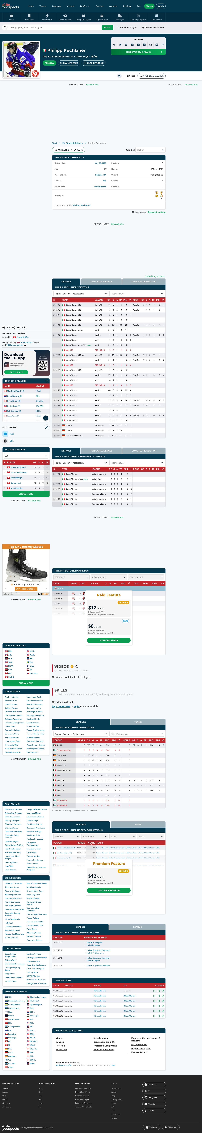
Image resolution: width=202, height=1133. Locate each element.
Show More (26, 494)
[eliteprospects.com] (10, 6)
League (137, 927)
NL (31, 669)
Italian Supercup (99, 474)
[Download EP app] (26, 363)
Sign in (161, 6)
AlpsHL (98, 335)
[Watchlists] (120, 45)
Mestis (11, 1015)
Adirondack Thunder (13, 883)
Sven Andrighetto (18, 467)
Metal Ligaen (13, 1019)
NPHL (38, 411)
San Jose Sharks (33, 719)
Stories (99, 6)
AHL (10, 655)
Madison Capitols (34, 954)
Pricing (127, 6)
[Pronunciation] (114, 45)
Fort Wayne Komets (13, 905)
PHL (31, 1019)
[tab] (66, 281)
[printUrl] (119, 76)
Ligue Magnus (36, 1004)
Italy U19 (98, 355)
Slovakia (39, 401)
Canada (5, 1092)
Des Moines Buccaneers (15, 964)
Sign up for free (61, 706)
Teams (42, 6)
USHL (32, 651)
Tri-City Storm (32, 972)
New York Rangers (34, 704)
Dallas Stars (10, 726)
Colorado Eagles (11, 841)
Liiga (32, 666)
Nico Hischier (16, 488)
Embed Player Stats (154, 276)
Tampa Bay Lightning (36, 730)
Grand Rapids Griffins (14, 845)
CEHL (32, 1012)
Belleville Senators (12, 817)
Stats (31, 6)
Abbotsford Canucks (13, 809)
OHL (10, 673)
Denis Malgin (16, 477)
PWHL (32, 1063)
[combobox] (58, 27)
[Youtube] (19, 327)
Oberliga (11, 1056)
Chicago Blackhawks (13, 715)
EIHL (32, 1008)
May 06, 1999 (100, 163)
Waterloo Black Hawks (36, 979)
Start (54, 143)
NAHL (32, 655)
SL (9, 1045)
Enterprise (115, 1114)
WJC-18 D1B (100, 350)
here (113, 1065)
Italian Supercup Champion (98, 950)
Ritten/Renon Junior (74, 330)
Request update (157, 212)
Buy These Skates (24, 588)
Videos (70, 6)
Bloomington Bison (13, 894)
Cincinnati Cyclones (13, 898)
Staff (138, 824)
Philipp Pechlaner (82, 205)
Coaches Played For (144, 281)
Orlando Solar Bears (35, 891)
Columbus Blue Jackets (14, 722)
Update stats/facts (70, 149)
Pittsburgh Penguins (35, 715)
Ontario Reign (32, 820)
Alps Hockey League (38, 997)
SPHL (10, 662)
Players (81, 824)
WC (9, 1060)
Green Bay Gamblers (13, 977)
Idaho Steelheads (12, 919)
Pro (138, 6)
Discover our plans (138, 52)
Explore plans (109, 640)
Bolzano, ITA (100, 175)
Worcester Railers (34, 940)
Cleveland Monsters (13, 831)
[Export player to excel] (138, 45)
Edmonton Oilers (12, 734)
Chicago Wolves (11, 828)
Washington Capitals (35, 748)
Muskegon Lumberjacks (37, 957)
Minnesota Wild (11, 745)
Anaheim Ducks (11, 697)
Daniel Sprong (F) (14, 396)
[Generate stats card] (132, 45)
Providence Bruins (34, 824)
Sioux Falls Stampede (36, 968)
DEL (10, 1049)
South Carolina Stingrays (33, 909)
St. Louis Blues (33, 726)
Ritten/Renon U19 (73, 355)
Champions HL (14, 1026)
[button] (156, 17)
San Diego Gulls (33, 835)
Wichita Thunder (34, 936)
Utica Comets (32, 863)
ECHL (10, 658)
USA (4, 1095)
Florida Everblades (12, 902)
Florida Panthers (12, 737)
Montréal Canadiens (13, 748)
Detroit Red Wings (12, 730)
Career (114, 1118)
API (112, 1107)
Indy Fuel (9, 923)
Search (107, 27)
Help (113, 1095)
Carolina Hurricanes (13, 711)
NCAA (38, 391)
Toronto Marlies (33, 856)
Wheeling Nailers (34, 933)
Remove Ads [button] (191, 85)
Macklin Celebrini (18, 472)
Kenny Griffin (22, 337)
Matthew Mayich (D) (15, 391)
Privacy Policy (116, 1099)
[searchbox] (58, 27)
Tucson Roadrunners (36, 860)
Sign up (149, 6)
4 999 (133, 76)
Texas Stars (32, 852)
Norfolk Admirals (34, 887)
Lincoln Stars (10, 981)
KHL (37, 396)
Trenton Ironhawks (35, 921)
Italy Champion (93, 945)
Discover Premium (109, 890)
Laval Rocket (10, 869)
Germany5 (82, 56)
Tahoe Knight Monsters (37, 914)
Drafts (83, 6)
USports (33, 1049)
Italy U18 (98, 320)
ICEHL (10, 1067)
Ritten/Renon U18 (73, 320)
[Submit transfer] (163, 45)
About (113, 1092)
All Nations (6, 1107)
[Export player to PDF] (144, 45)
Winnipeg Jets (32, 752)
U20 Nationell (14, 1004)
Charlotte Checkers (13, 824)
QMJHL (11, 677)
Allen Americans (12, 887)
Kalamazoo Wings (12, 930)
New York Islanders (35, 700)
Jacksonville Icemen (13, 926)
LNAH (32, 1045)
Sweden (5, 1088)
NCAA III (33, 1041)
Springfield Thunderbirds (32, 843)
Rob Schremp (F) (14, 411)
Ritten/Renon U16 (73, 305)
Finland (5, 1099)
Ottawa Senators (34, 708)
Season (80, 927)
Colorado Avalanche (13, 719)
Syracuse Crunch (34, 849)
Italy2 (97, 330)
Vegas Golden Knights (36, 745)
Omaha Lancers (33, 961)
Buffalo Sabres (11, 704)
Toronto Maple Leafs (35, 734)
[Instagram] (14, 327)
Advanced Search (154, 27)
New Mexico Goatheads (37, 883)
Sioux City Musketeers (36, 965)
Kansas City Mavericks (14, 934)
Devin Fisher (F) (13, 406)
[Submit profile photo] (157, 45)
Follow (49, 63)
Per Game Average (101, 281)
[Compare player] (150, 45)
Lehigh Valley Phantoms (37, 809)
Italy (104, 181)
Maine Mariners (11, 937)
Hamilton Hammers (13, 849)
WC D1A (11, 1063)
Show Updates (69, 63)
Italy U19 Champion (95, 953)
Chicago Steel (10, 960)
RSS (113, 1110)
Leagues (56, 6)
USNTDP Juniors (33, 976)
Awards (113, 6)
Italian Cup (96, 479)
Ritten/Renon (100, 187)
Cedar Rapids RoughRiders (10, 955)
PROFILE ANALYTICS (153, 76)
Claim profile (95, 63)
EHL (10, 1023)
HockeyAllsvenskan (16, 1001)
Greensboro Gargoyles (14, 909)
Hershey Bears (11, 862)
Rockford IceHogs (34, 831)
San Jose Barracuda (35, 839)
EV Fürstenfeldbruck (60, 56)
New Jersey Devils (34, 697)
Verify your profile (63, 1065)
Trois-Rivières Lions (35, 925)
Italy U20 (69, 365)
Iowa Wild (9, 866)
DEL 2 (10, 1052)
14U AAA (39, 406)
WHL (10, 669)
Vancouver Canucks (35, 741)
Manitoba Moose (34, 813)
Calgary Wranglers (12, 820)
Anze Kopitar (26, 342)
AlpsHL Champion (94, 942)
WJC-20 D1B (100, 365)
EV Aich (69, 425)
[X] (9, 327)
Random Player (128, 27)
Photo (113, 1103)
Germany (6, 1103)
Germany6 (99, 425)
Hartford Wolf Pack (13, 852)
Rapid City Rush (33, 894)
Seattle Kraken (33, 722)
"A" (84, 345)
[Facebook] (4, 327)
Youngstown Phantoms (37, 983)
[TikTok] (24, 327)
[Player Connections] (126, 45)
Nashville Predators (13, 752)
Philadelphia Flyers (34, 711)
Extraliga (34, 673)
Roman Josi (15, 483)
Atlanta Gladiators (12, 891)
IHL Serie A (34, 1001)
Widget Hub (116, 1088)
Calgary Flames (11, 708)
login (77, 706)
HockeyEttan (13, 1008)
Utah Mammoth (33, 737)
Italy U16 (98, 305)
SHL (31, 662)
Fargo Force (10, 973)
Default (66, 281)
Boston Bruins (11, 700)
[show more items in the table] (45, 418)
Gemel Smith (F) (14, 401)
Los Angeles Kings (12, 741)
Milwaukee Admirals (35, 817)
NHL (10, 651)
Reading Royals (33, 898)
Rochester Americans (36, 828)
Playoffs (136, 305)
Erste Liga (34, 1015)
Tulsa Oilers (32, 929)
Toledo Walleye (33, 918)
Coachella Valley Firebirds (11, 836)
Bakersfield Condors (13, 813)
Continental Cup (99, 494)
